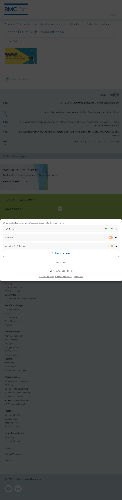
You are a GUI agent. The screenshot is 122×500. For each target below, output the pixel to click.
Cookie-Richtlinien (46, 277)
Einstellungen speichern (61, 270)
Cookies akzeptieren (61, 253)
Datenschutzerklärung (63, 277)
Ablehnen (61, 262)
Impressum (78, 277)
